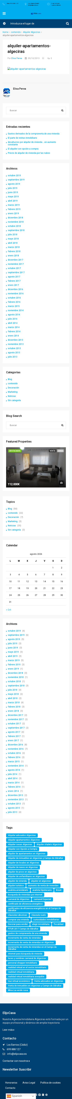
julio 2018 (12, 234)
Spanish (16, 1095)
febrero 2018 (14, 251)
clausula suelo (38, 915)
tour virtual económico (19, 981)
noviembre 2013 (16, 344)
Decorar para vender (18, 924)
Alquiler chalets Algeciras (49, 844)
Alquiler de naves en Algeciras (23, 867)
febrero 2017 (14, 281)
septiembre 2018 (16, 230)
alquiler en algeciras (41, 881)
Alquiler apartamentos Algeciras (24, 840)
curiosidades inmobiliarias (46, 919)
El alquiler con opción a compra (23, 149)
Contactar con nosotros (16, 1060)
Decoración (13, 387)
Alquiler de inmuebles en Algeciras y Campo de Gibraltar (35, 858)
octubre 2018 (14, 226)
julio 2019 (12, 188)
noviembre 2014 (16, 310)
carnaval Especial (42, 899)
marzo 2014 (14, 327)
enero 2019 (13, 213)
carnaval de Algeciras (18, 899)
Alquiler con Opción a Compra (22, 849)
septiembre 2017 (16, 272)
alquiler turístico (16, 885)
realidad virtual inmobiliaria (21, 972)
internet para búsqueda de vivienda (25, 953)
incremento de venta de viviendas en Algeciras (31, 942)
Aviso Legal (29, 1082)
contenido (16, 32)
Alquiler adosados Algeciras (22, 835)
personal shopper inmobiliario (22, 963)
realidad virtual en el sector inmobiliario (27, 967)
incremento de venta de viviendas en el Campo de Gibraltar (32, 948)
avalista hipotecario (42, 890)
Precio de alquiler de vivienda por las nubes (29, 153)
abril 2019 (12, 201)
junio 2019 (13, 192)
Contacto (10, 1088)
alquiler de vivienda (17, 881)
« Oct (8, 610)
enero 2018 (13, 255)
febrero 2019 (14, 209)
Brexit (59, 890)
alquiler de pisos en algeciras (22, 872)
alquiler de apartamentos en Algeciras (26, 853)
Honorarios (11, 1082)
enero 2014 (13, 335)
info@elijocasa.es (17, 1053)
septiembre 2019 (16, 179)
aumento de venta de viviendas (43, 885)
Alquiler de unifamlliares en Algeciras (26, 876)
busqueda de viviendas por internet (25, 894)
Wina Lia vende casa (18, 990)
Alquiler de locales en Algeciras (23, 862)
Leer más (8, 1029)
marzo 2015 (14, 306)
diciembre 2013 (15, 340)
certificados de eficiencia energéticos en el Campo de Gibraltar (34, 909)
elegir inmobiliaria (40, 924)
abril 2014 (12, 323)
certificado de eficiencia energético (25, 904)
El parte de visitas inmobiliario (22, 138)
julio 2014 (12, 319)
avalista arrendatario (18, 890)
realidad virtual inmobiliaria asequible (26, 976)
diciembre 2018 (15, 217)
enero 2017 (13, 285)
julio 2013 (12, 357)
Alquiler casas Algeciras (20, 844)
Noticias (12, 396)
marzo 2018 (14, 247)
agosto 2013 (14, 352)
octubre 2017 (14, 268)
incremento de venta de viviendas (24, 938)
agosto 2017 (14, 276)
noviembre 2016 (16, 293)
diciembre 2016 (15, 289)
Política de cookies (50, 1082)
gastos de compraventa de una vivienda (27, 933)
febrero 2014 (14, 331)
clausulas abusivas (17, 915)
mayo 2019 (13, 196)
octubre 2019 (14, 175)
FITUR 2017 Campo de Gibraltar (23, 929)
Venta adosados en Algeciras (48, 981)
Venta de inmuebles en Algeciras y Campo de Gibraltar (34, 985)
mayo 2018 (13, 239)
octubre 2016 (14, 298)
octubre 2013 (14, 348)
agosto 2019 (14, 184)
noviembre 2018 (16, 222)
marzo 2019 (14, 205)
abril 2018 (12, 243)
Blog (10, 379)
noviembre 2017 (16, 264)
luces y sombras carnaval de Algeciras (27, 958)
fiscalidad (58, 924)
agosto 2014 (14, 314)
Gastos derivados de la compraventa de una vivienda (33, 133)
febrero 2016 (14, 302)
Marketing (12, 392)
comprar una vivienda (18, 919)
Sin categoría (14, 400)
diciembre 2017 (15, 260)
